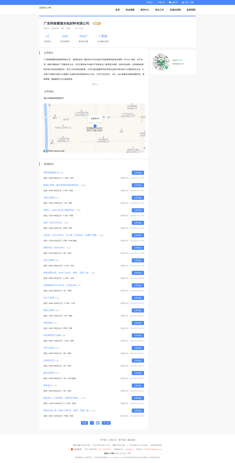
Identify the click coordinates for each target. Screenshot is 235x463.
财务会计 (50, 385)
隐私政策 (131, 440)
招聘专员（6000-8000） (57, 247)
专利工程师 (51, 197)
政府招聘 (191, 10)
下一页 (106, 423)
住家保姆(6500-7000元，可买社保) (62, 285)
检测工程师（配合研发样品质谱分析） (64, 185)
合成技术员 (51, 360)
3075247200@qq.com (153, 449)
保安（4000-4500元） (56, 222)
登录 (186, 2)
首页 (117, 10)
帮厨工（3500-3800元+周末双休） (62, 210)
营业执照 (78, 449)
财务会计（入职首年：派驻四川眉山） (64, 398)
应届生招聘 (175, 10)
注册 (192, 2)
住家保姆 (50, 323)
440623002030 (156, 445)
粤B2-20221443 (119, 445)
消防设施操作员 (53, 172)
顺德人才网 (109, 453)
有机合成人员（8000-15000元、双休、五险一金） (69, 410)
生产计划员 (51, 348)
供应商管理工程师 (54, 335)
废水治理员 (51, 373)
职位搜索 (130, 10)
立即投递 (138, 173)
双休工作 (159, 10)
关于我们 (103, 440)
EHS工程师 (51, 260)
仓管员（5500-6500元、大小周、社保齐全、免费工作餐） (73, 235)
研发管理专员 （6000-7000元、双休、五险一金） (69, 273)
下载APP (161, 2)
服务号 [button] (175, 2)
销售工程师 (51, 310)
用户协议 (122, 440)
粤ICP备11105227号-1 (82, 445)
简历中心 (144, 10)
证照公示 (113, 440)
